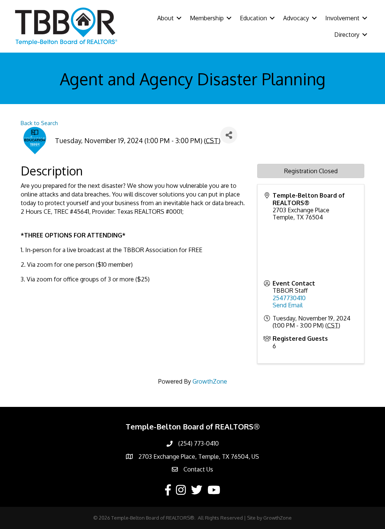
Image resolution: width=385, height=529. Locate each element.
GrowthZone (209, 381)
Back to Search (39, 122)
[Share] (228, 135)
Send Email (288, 305)
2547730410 (289, 298)
